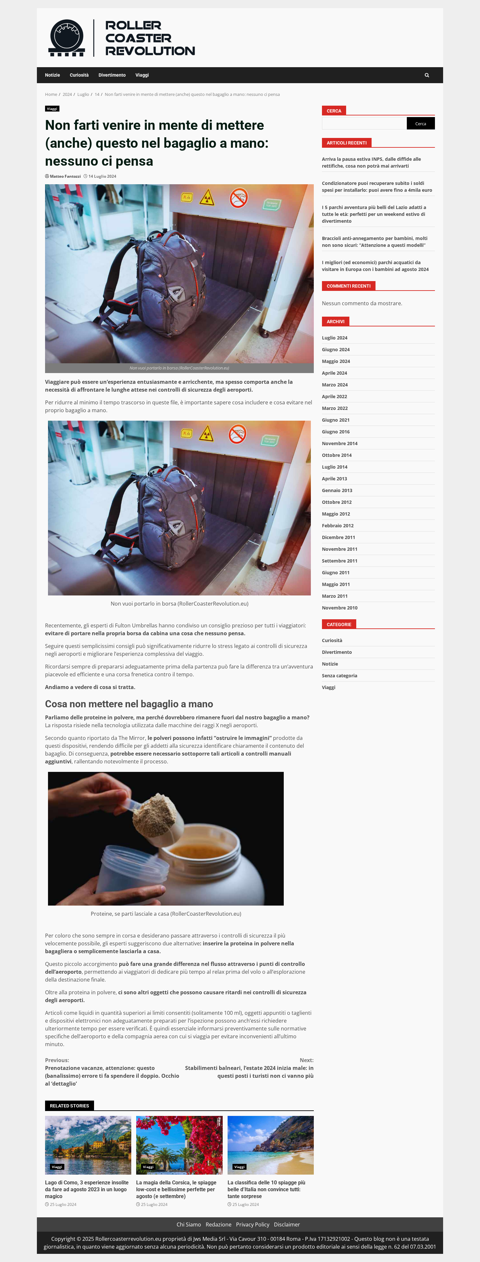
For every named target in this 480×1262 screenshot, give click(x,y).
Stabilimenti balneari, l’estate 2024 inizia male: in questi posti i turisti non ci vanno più (249, 1068)
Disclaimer (287, 1224)
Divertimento (112, 75)
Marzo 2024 (335, 385)
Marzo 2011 (335, 596)
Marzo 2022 (335, 408)
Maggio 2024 (336, 361)
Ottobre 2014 (337, 455)
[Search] (427, 75)
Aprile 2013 (334, 478)
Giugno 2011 (336, 572)
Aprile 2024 (334, 373)
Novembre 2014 (340, 443)
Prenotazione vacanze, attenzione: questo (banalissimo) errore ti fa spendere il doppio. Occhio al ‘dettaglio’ (112, 1072)
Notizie (52, 75)
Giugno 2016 (336, 431)
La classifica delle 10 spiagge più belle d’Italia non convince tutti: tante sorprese (271, 1145)
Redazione (219, 1224)
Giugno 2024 (336, 349)
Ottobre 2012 (337, 502)
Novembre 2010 (340, 608)
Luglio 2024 (334, 338)
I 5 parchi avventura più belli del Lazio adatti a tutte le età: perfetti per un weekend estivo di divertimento (374, 214)
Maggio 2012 (336, 514)
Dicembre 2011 (338, 537)
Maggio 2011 (336, 584)
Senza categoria (339, 676)
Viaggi (142, 75)
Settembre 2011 (340, 561)
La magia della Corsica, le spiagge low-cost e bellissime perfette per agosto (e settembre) (179, 1145)
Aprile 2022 (334, 396)
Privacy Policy (252, 1224)
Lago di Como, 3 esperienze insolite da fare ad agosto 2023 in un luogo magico (88, 1145)
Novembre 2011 (340, 549)
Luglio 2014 (334, 467)
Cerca (334, 110)
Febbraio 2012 (338, 525)
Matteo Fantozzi (65, 176)
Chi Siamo (189, 1224)
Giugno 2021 (336, 420)
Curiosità (79, 75)
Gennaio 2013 (337, 490)
